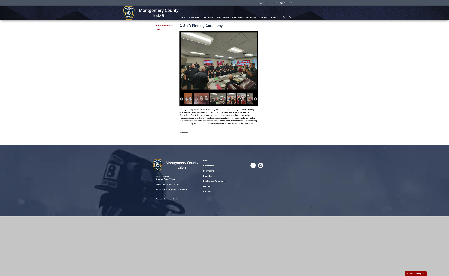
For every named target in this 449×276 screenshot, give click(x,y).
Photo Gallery (209, 176)
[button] (290, 17)
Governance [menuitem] (193, 17)
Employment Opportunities (215, 181)
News (159, 29)
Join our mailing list (416, 273)
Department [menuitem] (208, 17)
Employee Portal (270, 3)
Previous (182, 99)
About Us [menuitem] (275, 17)
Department (208, 171)
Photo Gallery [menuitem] (223, 17)
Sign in (175, 199)
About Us (207, 191)
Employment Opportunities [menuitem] (244, 17)
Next (255, 99)
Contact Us (288, 3)
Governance (208, 166)
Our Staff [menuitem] (264, 17)
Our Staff (207, 186)
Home (205, 161)
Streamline (167, 199)
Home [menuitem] (182, 17)
